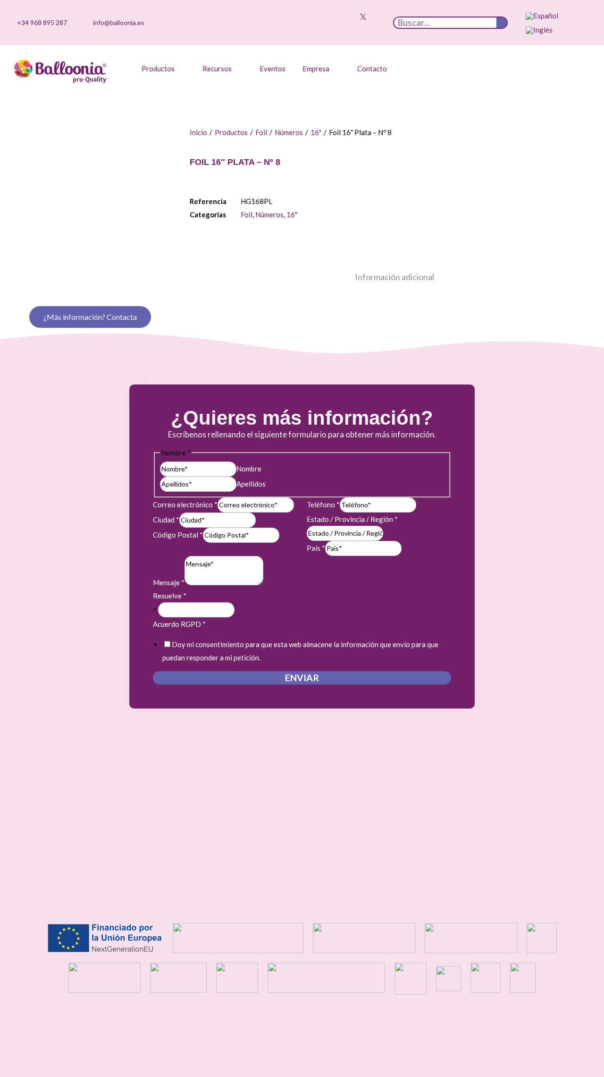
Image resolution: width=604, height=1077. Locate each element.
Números (289, 132)
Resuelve (169, 595)
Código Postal (178, 534)
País (316, 548)
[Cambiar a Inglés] (539, 30)
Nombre (248, 468)
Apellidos (251, 483)
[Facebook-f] (377, 16)
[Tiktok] (319, 16)
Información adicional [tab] (394, 277)
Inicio (198, 132)
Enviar (302, 677)
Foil (261, 132)
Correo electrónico (185, 504)
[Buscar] (501, 22)
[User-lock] (377, 29)
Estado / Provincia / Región (352, 519)
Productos (231, 132)
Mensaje (169, 582)
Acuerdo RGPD (179, 624)
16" (315, 132)
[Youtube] (348, 16)
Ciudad (166, 519)
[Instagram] (333, 16)
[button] (163, 68)
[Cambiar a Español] (542, 16)
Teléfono (323, 504)
